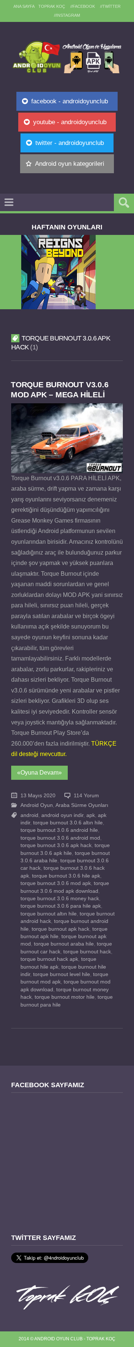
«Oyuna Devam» (39, 772)
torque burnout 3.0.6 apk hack (56, 845)
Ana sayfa (24, 6)
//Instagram (67, 15)
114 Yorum (86, 795)
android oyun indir (62, 815)
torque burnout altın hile (48, 914)
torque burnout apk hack (60, 929)
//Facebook (82, 6)
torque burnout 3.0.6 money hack (59, 898)
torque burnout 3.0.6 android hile (59, 830)
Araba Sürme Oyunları (81, 805)
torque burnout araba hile (64, 944)
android (29, 815)
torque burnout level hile (61, 974)
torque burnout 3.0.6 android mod (60, 838)
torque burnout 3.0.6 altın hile (68, 823)
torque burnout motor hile (65, 997)
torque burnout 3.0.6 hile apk (66, 876)
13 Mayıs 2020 (37, 795)
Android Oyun (36, 805)
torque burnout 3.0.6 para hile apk (60, 906)
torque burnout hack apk (49, 959)
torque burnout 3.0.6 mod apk (55, 883)
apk (90, 815)
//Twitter (110, 6)
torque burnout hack (87, 951)
